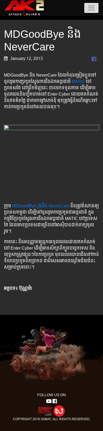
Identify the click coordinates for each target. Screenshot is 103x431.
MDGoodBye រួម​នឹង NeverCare (40, 206)
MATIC (78, 81)
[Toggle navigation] (91, 8)
